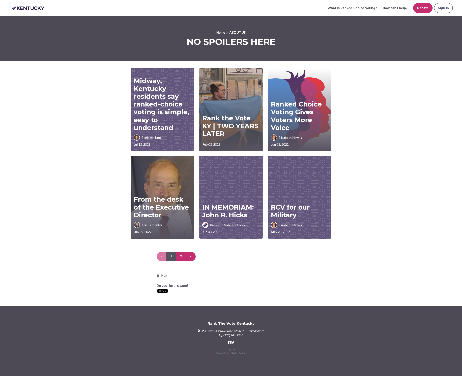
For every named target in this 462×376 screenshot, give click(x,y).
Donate (423, 8)
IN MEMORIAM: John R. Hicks (228, 211)
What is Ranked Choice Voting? (352, 8)
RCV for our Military (290, 211)
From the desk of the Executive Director (161, 207)
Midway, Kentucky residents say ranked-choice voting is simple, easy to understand (161, 104)
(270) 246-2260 (233, 335)
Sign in (443, 8)
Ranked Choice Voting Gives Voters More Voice (296, 116)
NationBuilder (239, 353)
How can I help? (395, 8)
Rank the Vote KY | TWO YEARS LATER (230, 126)
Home (220, 32)
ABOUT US (237, 32)
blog (164, 275)
